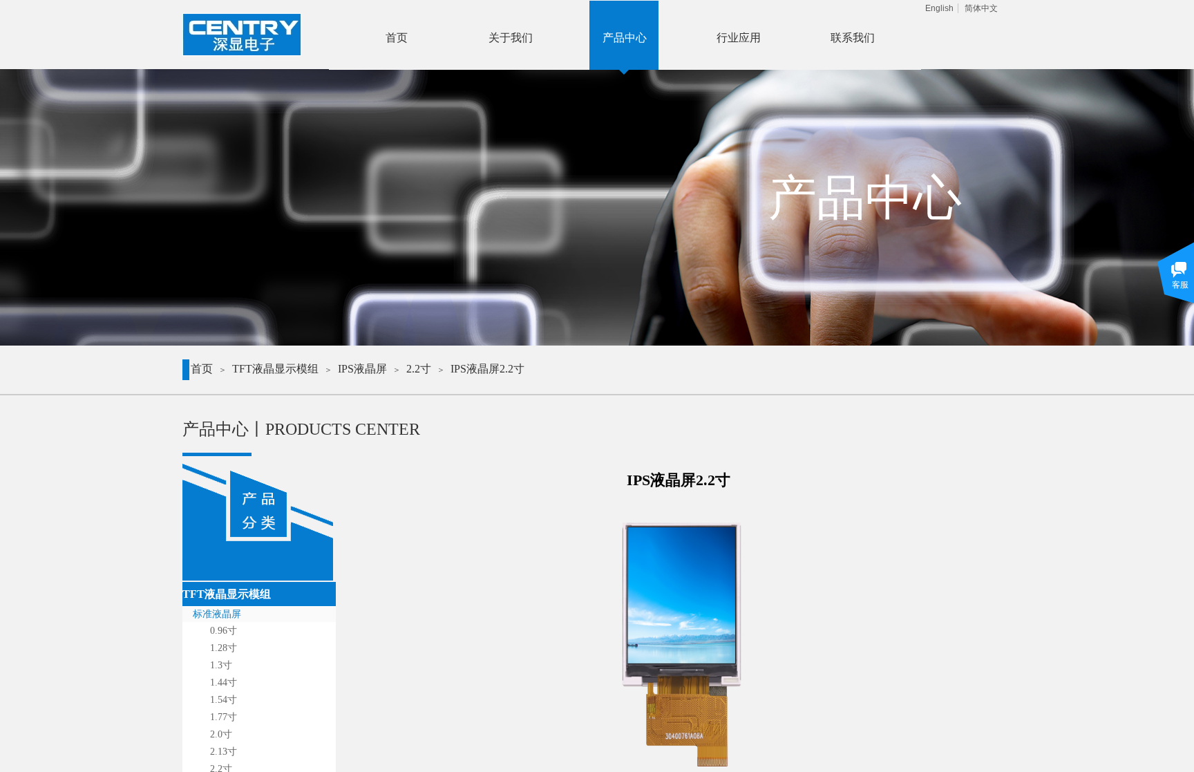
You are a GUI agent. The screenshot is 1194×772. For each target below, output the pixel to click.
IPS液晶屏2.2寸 (487, 369)
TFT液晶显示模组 (275, 369)
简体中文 (981, 8)
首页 (202, 369)
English (939, 8)
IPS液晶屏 (362, 369)
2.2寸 (418, 369)
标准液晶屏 (217, 614)
